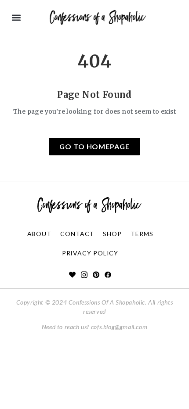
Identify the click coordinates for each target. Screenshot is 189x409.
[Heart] (72, 274)
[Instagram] (84, 274)
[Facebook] (108, 274)
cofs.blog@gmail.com (119, 326)
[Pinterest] (96, 274)
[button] (16, 18)
